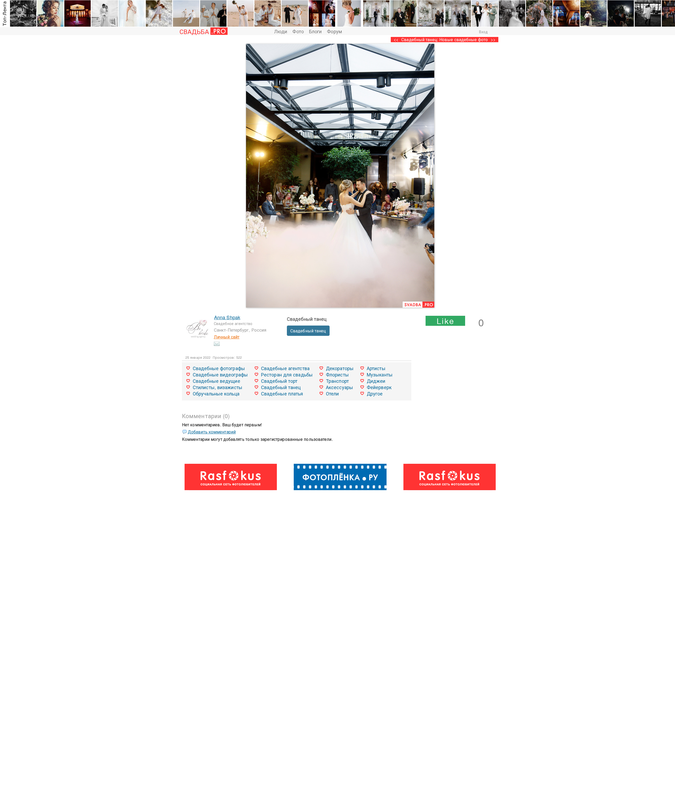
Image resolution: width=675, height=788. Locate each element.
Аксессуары (339, 387)
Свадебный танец (308, 331)
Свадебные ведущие (216, 380)
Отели (332, 393)
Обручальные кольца (216, 393)
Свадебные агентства (285, 368)
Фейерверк (379, 387)
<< (396, 39)
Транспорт (337, 380)
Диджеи (376, 380)
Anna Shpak (227, 317)
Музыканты (380, 374)
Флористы (337, 374)
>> (493, 39)
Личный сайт (226, 337)
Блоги (315, 31)
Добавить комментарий (212, 432)
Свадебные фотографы (219, 368)
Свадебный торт (279, 380)
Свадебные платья (282, 393)
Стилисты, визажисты (217, 387)
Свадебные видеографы (220, 374)
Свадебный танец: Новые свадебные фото (444, 39)
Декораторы (340, 368)
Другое (375, 393)
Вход (483, 31)
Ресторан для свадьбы (287, 374)
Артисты (376, 368)
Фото (297, 31)
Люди (280, 31)
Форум (334, 31)
